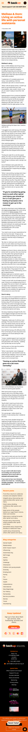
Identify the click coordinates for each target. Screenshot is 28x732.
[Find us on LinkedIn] (22, 633)
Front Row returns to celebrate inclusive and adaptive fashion (13, 495)
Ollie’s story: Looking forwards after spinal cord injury (12, 517)
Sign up (14, 627)
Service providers (8, 596)
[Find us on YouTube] (18, 633)
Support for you (14, 673)
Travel (5, 601)
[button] (3, 3)
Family (5, 574)
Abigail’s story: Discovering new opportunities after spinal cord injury (13, 500)
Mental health (7, 543)
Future (5, 579)
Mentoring (14, 680)
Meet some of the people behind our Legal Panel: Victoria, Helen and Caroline (13, 512)
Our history (6, 591)
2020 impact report (9, 548)
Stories (5, 599)
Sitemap (14, 684)
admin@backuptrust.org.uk (15, 664)
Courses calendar (14, 675)
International (7, 587)
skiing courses (14, 212)
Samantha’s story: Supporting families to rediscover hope (12, 527)
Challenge (6, 562)
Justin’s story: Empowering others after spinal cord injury (12, 532)
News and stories (14, 677)
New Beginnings (8, 589)
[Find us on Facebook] (6, 633)
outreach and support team (10, 476)
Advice (5, 557)
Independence (7, 584)
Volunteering (7, 604)
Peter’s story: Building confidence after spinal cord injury (12, 506)
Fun (4, 577)
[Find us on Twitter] (10, 633)
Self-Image (6, 555)
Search (25, 3)
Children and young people (11, 567)
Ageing (5, 560)
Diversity (6, 570)
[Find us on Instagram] (14, 633)
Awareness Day (8, 553)
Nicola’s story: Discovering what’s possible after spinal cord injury (11, 522)
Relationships (7, 545)
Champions (6, 565)
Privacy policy (14, 682)
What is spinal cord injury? (14, 670)
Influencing (6, 550)
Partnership (7, 594)
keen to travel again (10, 210)
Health (5, 582)
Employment (7, 572)
